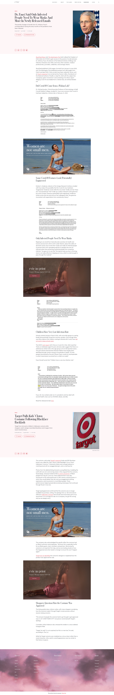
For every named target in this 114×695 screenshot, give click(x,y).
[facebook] (16, 50)
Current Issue (57, 660)
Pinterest (97, 666)
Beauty (16, 663)
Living (16, 675)
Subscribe (64, 693)
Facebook (97, 663)
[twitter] (18, 50)
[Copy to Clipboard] (27, 50)
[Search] (98, 2)
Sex (15, 672)
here (52, 401)
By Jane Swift (17, 30)
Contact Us (36, 663)
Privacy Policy (37, 666)
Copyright (36, 672)
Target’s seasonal (56, 460)
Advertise (36, 660)
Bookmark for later (30, 34)
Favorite (19, 34)
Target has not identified (43, 555)
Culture (16, 678)
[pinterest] (21, 50)
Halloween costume (47, 494)
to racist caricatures (64, 474)
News (16, 680)
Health (16, 660)
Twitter (96, 669)
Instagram (97, 660)
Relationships (17, 669)
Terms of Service (37, 669)
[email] (24, 50)
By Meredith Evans (18, 432)
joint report (46, 345)
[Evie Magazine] (17, 2)
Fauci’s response (42, 74)
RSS (95, 672)
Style (16, 666)
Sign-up (76, 660)
